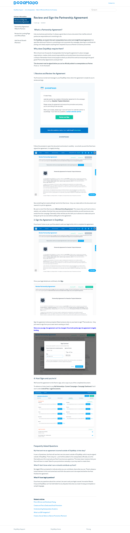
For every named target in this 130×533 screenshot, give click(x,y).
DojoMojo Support (18, 10)
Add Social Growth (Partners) (20, 41)
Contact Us (111, 3)
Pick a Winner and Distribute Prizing (45, 502)
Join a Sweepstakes (30, 10)
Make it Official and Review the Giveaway (46, 10)
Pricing (88, 529)
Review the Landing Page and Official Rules (22, 35)
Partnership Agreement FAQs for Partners (22, 28)
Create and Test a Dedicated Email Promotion (48, 505)
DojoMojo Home (56, 529)
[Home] (26, 4)
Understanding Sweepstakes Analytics (46, 509)
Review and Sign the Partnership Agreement (22, 21)
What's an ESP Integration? (42, 512)
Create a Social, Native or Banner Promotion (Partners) (50, 516)
